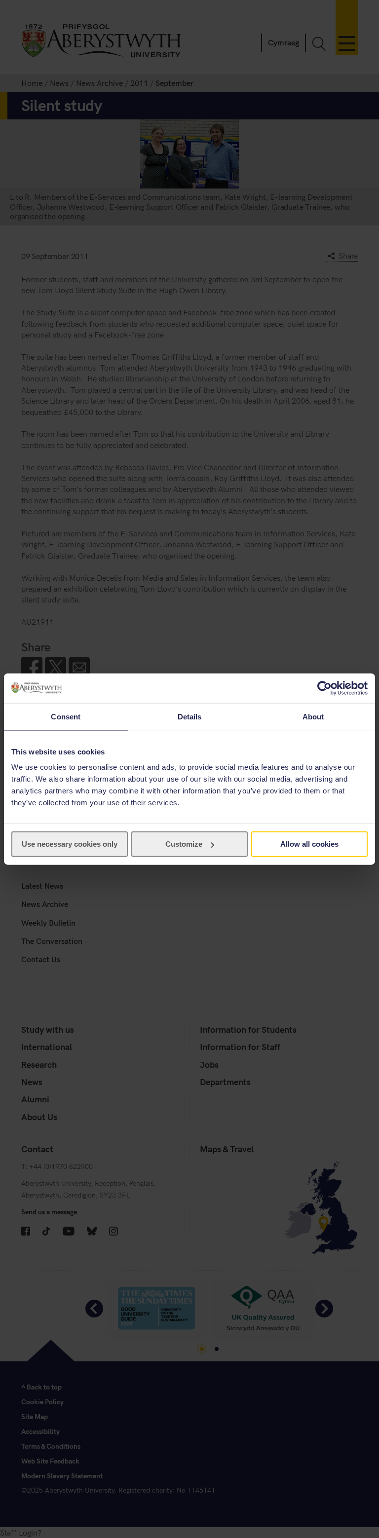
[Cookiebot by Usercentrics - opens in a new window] (324, 687)
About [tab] (313, 716)
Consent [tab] (65, 716)
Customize (183, 844)
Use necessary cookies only (69, 844)
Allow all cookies (309, 844)
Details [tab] (190, 716)
